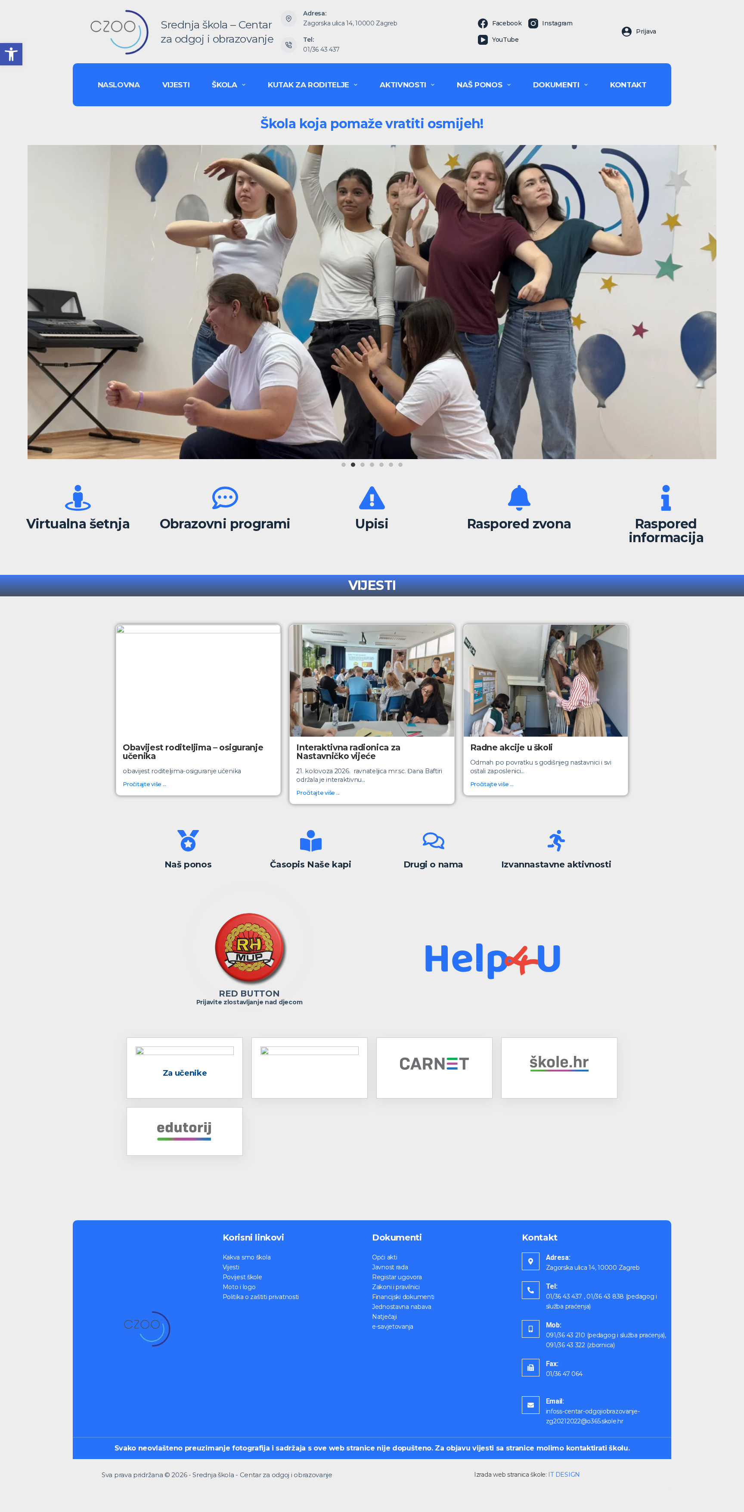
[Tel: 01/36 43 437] (289, 45)
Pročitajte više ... (144, 784)
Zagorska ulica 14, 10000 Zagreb (350, 23)
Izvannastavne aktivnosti (556, 864)
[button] (11, 54)
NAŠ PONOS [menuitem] (479, 84)
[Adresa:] (530, 1261)
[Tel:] (530, 1290)
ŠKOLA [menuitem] (224, 84)
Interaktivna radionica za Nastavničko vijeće (348, 751)
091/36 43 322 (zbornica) (580, 1345)
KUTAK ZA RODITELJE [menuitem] (308, 84)
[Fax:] (530, 1367)
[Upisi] (372, 498)
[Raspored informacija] (666, 498)
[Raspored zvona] (519, 498)
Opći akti (384, 1257)
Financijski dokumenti (403, 1297)
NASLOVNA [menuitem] (119, 84)
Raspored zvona (519, 524)
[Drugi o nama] (433, 841)
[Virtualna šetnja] (78, 498)
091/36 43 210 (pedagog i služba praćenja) (605, 1335)
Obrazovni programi (224, 524)
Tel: (552, 1286)
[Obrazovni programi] (225, 498)
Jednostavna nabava (401, 1307)
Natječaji (384, 1317)
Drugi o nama (433, 864)
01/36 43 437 (321, 49)
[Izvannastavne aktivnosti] (556, 841)
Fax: (552, 1364)
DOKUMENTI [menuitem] (556, 84)
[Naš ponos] (188, 841)
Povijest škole (242, 1277)
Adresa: (558, 1257)
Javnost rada (390, 1267)
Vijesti (231, 1267)
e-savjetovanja (392, 1326)
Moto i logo (239, 1287)
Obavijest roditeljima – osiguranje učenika (193, 751)
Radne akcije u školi (511, 747)
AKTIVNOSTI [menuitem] (403, 84)
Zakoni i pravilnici (396, 1287)
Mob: (553, 1325)
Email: (555, 1401)
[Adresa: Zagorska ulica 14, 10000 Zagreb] (289, 18)
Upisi (371, 524)
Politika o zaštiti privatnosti (261, 1297)
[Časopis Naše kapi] (311, 841)
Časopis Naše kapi (310, 864)
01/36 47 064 (564, 1374)
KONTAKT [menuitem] (628, 84)
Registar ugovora (397, 1277)
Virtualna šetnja (78, 524)
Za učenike (185, 1073)
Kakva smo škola (247, 1257)
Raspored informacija (666, 531)
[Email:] (530, 1405)
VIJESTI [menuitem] (176, 84)
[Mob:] (530, 1329)
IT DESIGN (564, 1474)
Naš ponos (187, 864)
